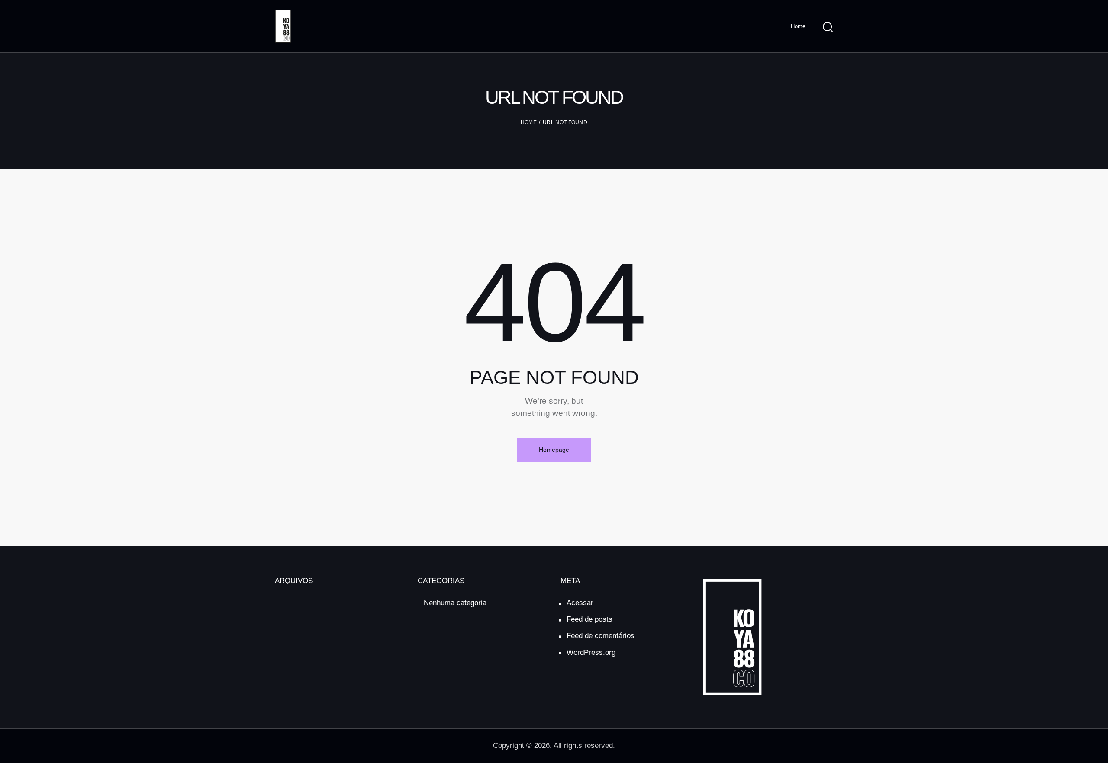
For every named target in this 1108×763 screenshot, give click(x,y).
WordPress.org (591, 652)
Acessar (580, 603)
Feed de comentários (601, 636)
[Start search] (828, 27)
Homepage (554, 449)
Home (529, 122)
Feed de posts (589, 619)
